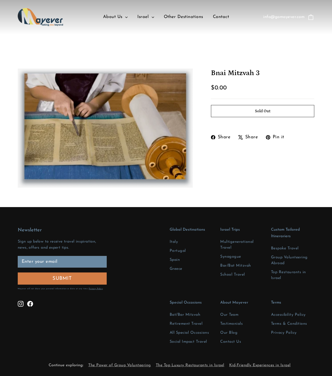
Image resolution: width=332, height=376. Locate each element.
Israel (143, 17)
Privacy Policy (96, 289)
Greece (176, 269)
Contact (221, 17)
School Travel (232, 275)
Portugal (178, 251)
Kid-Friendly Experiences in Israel (260, 365)
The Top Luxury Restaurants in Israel (190, 365)
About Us (113, 17)
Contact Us (230, 342)
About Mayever (234, 303)
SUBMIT (75, 278)
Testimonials (231, 324)
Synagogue (230, 257)
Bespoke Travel (285, 248)
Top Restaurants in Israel (288, 275)
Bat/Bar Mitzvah (185, 315)
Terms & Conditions (289, 324)
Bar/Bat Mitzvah (235, 266)
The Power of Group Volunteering (119, 365)
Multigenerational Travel (237, 245)
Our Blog (228, 333)
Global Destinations (187, 230)
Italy (174, 242)
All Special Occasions (189, 333)
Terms (276, 303)
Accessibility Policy (288, 315)
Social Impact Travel (188, 342)
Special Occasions (186, 303)
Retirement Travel (186, 324)
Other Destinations (183, 17)
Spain (175, 260)
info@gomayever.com (284, 17)
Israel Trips (230, 230)
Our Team (229, 315)
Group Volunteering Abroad (289, 260)
